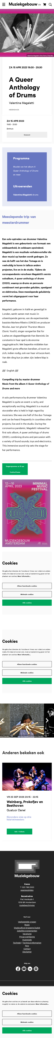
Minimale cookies (27, 594)
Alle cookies (27, 603)
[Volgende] (47, 720)
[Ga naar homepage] (23, 4)
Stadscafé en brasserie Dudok (27, 927)
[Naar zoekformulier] (50, 4)
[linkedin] (30, 969)
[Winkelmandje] (44, 4)
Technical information (31, 942)
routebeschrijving (27, 905)
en (39, 4)
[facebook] (18, 969)
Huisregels (27, 939)
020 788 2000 (28, 887)
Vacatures (27, 933)
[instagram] (36, 969)
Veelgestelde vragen (27, 921)
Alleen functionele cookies (27, 586)
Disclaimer (27, 951)
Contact (27, 948)
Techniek (17, 942)
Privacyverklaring (27, 936)
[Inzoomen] (12, 736)
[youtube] (24, 969)
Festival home (15, 472)
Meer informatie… (24, 576)
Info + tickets (19, 831)
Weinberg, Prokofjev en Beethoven (25, 803)
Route (27, 924)
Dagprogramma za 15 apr (15, 466)
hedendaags (14, 110)
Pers (27, 945)
